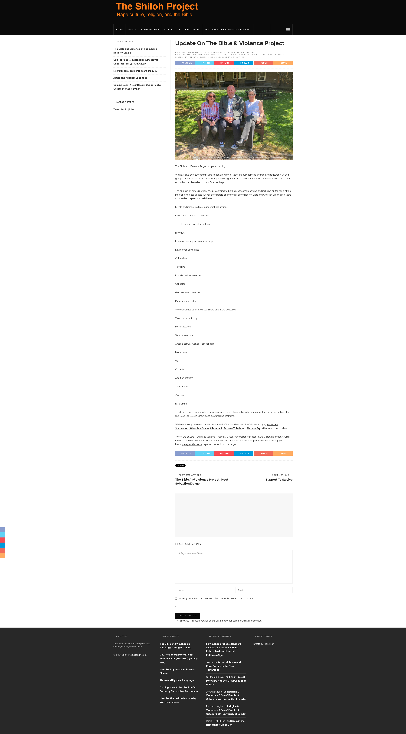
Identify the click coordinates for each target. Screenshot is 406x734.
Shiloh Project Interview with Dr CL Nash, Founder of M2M (226, 681)
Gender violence (236, 52)
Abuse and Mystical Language (130, 78)
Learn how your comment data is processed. (239, 620)
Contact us (172, 29)
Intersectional (189, 55)
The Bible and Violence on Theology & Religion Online (135, 51)
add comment (223, 57)
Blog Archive (150, 29)
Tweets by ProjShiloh (124, 109)
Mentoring (204, 55)
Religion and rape (257, 55)
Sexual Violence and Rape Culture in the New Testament (223, 666)
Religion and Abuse (237, 55)
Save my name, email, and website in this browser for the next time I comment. (216, 598)
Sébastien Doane (199, 428)
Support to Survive (279, 479)
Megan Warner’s (192, 444)
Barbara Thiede (232, 428)
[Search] (280, 29)
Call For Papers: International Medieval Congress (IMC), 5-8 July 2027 (135, 62)
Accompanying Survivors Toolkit (228, 29)
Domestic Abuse (218, 52)
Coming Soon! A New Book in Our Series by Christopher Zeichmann (137, 87)
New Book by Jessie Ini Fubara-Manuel (135, 71)
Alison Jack (216, 428)
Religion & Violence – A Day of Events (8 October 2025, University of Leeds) (226, 695)
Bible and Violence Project (195, 52)
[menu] (288, 29)
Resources (192, 29)
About (132, 29)
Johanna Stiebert (187, 57)
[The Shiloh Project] (156, 11)
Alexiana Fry (253, 428)
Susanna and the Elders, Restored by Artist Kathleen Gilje (222, 651)
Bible (177, 52)
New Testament (218, 55)
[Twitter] (274, 29)
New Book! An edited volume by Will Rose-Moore (178, 700)
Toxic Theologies (276, 55)
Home (119, 29)
